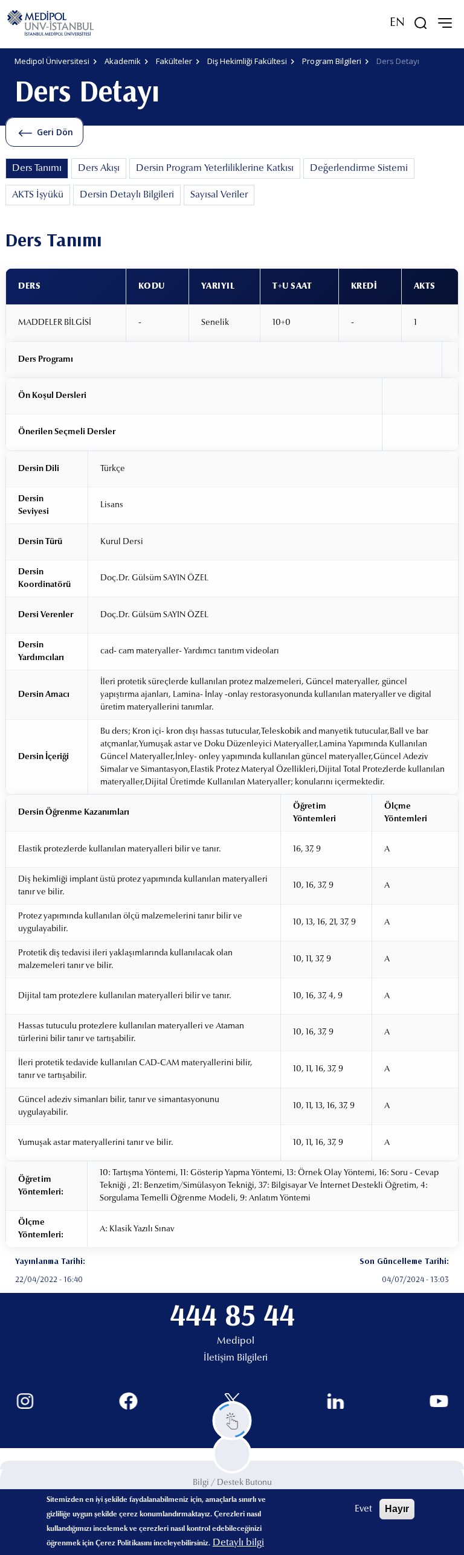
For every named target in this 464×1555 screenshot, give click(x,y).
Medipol (235, 1341)
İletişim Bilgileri (236, 1358)
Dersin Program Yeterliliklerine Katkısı (215, 168)
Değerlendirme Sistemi (359, 168)
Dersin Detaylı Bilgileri (127, 195)
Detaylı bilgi (238, 1543)
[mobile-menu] (445, 23)
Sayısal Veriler (219, 195)
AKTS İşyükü (37, 195)
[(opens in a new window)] (25, 1401)
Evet (363, 1509)
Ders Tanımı (37, 168)
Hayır (397, 1509)
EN (397, 23)
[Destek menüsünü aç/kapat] (232, 1420)
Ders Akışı (99, 168)
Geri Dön (55, 132)
